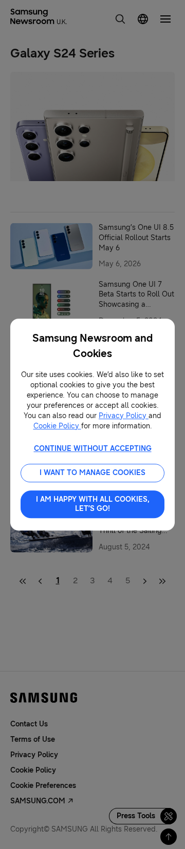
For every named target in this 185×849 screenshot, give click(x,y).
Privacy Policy (124, 415)
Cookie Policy (57, 426)
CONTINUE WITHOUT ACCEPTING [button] (93, 448)
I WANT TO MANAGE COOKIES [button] (92, 472)
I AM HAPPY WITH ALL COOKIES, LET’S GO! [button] (93, 504)
